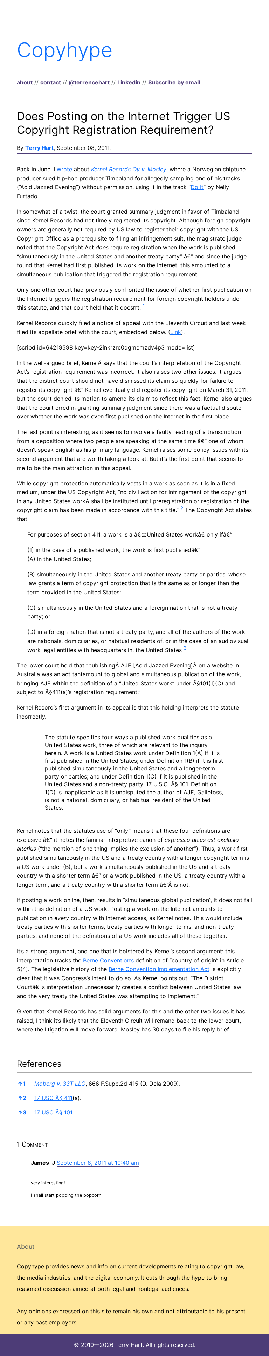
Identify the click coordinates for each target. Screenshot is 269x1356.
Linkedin (128, 82)
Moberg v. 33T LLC (59, 1083)
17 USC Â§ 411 (53, 1097)
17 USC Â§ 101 (53, 1112)
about (25, 82)
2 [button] (22, 1097)
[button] (144, 307)
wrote (64, 169)
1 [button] (22, 1083)
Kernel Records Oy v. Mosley (128, 169)
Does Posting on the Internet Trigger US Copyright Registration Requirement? (123, 122)
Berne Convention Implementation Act (159, 969)
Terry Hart (39, 147)
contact (50, 82)
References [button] (39, 1064)
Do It (197, 187)
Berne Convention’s (108, 960)
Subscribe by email (174, 82)
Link (175, 331)
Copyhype (64, 49)
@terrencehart (89, 82)
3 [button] (22, 1112)
